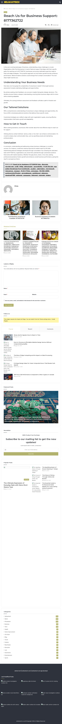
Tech (6, 626)
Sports (6, 657)
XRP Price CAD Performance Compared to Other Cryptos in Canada (34, 374)
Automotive (8, 652)
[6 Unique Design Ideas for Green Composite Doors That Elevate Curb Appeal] (8, 367)
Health (6, 629)
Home (6, 8)
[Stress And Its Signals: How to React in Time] (8, 337)
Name (6, 288)
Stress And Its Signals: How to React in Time (27, 335)
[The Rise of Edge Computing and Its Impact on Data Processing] (8, 358)
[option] (31, 407)
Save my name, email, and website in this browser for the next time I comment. (25, 300)
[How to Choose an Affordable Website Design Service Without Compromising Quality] (8, 347)
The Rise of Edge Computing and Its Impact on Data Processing (33, 355)
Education (7, 647)
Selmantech (8, 616)
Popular (11, 329)
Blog (6, 637)
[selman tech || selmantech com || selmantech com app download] (11, 2)
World (10, 8)
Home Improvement (10, 632)
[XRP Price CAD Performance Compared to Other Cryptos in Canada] (8, 377)
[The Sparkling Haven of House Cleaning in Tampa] (36, 469)
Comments (50, 329)
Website (34, 294)
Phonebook (7, 621)
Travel (6, 639)
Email (5, 294)
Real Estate (8, 645)
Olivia (8, 25)
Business (7, 624)
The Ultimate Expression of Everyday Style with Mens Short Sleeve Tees (16, 485)
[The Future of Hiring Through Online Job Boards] (36, 477)
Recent (30, 329)
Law (6, 650)
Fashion (7, 642)
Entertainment (8, 655)
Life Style (7, 634)
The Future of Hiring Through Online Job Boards (48, 476)
